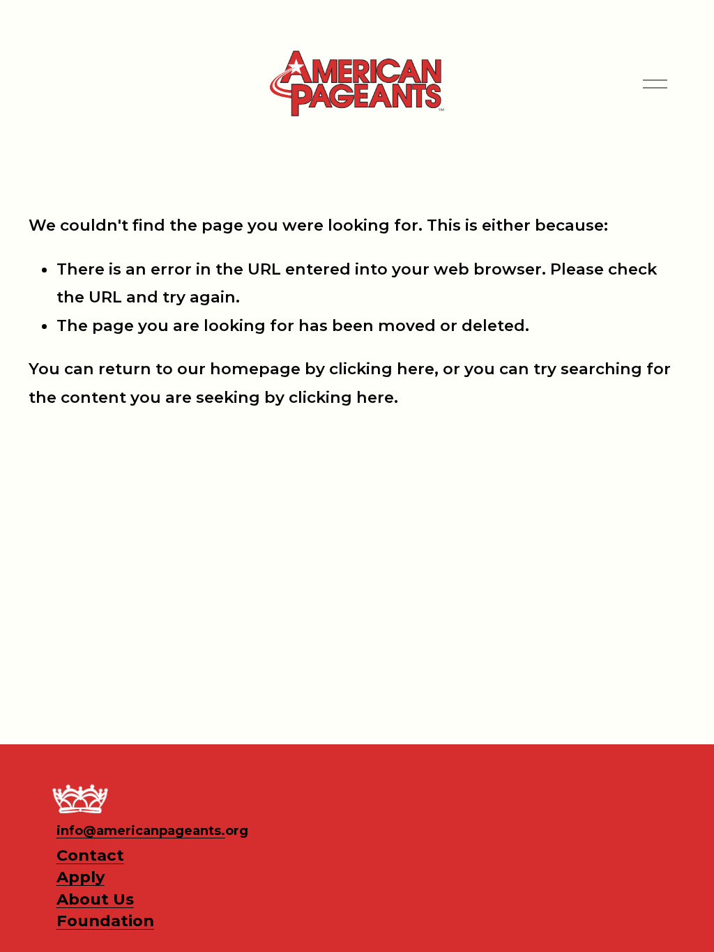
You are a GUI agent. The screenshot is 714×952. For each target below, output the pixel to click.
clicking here (381, 368)
